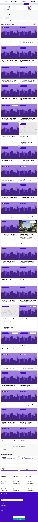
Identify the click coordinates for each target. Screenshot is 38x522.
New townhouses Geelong (29, 490)
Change (24, 1)
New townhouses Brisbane (29, 483)
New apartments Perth (16, 486)
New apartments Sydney (16, 478)
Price (4, 20)
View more (4, 449)
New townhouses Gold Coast (29, 479)
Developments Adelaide (4, 488)
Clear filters (34, 24)
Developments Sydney (4, 478)
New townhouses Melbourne (29, 481)
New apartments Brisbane (16, 483)
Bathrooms (23, 20)
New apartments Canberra (17, 485)
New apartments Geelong (16, 490)
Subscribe (19, 519)
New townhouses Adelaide (29, 488)
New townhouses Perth (29, 486)
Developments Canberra (4, 485)
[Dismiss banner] (30, 4)
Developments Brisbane (4, 483)
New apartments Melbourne (17, 481)
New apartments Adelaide (16, 488)
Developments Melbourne (4, 481)
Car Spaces (32, 20)
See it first (26, 4)
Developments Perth (4, 486)
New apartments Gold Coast (17, 479)
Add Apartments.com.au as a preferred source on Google (13, 499)
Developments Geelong (4, 490)
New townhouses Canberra (29, 485)
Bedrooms (13, 20)
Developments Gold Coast (4, 479)
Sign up (33, 1)
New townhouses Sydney (29, 478)
